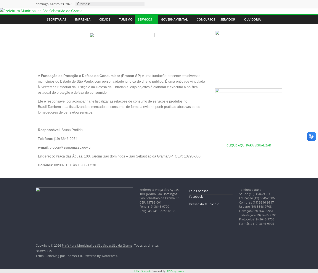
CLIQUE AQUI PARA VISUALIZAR (248, 145)
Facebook (196, 196)
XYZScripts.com (175, 271)
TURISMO (126, 19)
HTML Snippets (142, 271)
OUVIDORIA (252, 19)
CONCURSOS (206, 19)
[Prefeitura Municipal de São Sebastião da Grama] (41, 10)
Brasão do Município (204, 204)
